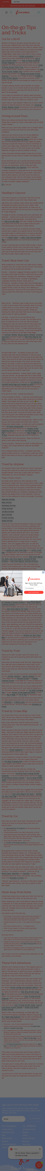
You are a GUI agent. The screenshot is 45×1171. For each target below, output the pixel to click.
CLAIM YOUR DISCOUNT (33, 592)
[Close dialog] (43, 572)
